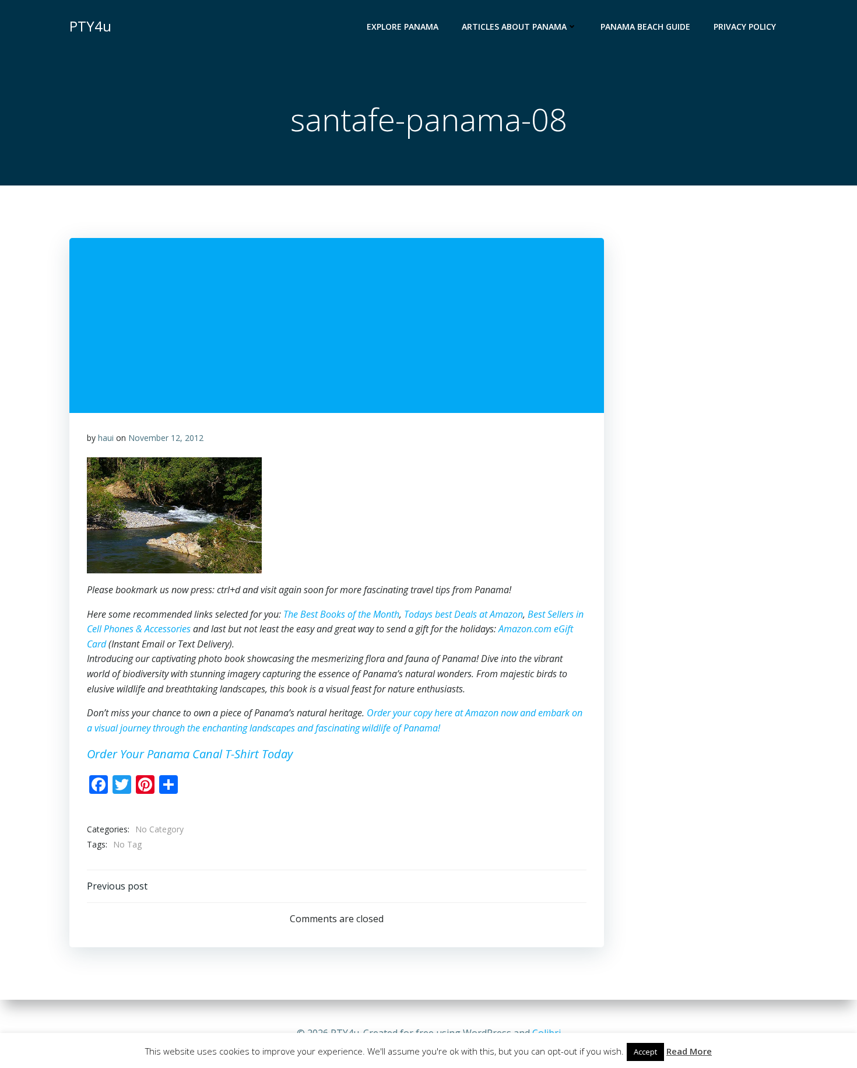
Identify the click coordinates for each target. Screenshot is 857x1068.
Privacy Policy (745, 26)
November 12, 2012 (165, 437)
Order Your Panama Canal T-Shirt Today (190, 754)
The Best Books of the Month (341, 614)
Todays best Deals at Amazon (463, 614)
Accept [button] (645, 1051)
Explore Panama (402, 26)
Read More (689, 1051)
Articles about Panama (514, 26)
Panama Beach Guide (645, 26)
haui (106, 437)
